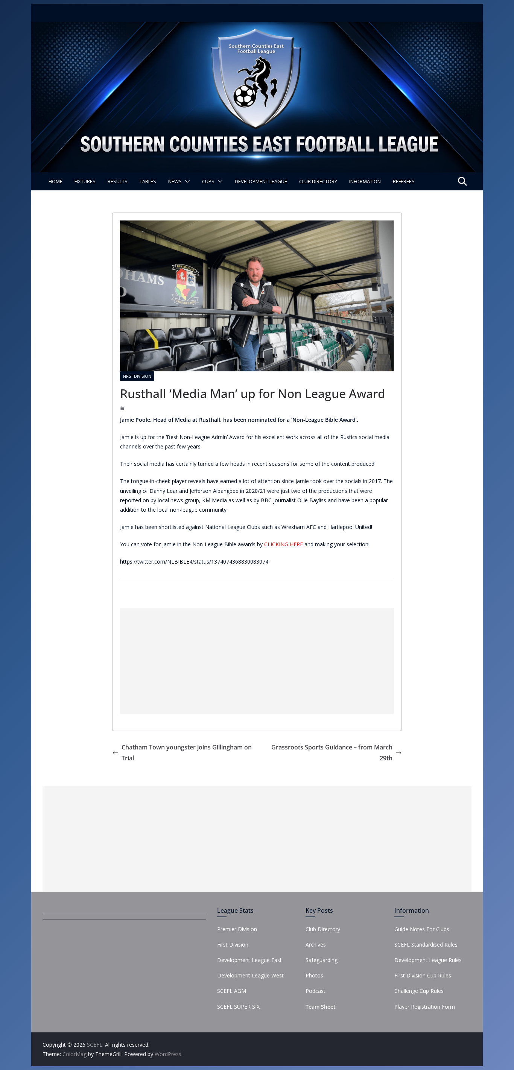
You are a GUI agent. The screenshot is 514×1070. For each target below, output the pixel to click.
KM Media (214, 500)
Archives (316, 944)
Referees (404, 181)
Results (118, 181)
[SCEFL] (257, 27)
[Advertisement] (257, 661)
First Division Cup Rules (422, 975)
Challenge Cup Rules (419, 990)
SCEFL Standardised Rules (426, 944)
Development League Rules (428, 960)
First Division (137, 376)
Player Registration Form (424, 1006)
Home (55, 181)
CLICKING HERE (283, 544)
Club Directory (318, 181)
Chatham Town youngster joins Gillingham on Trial (187, 752)
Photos (314, 975)
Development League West (250, 975)
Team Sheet (321, 1006)
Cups (208, 181)
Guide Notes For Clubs (421, 929)
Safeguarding (322, 960)
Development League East (249, 960)
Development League (261, 181)
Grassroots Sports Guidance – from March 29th (331, 752)
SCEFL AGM (231, 990)
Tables (148, 181)
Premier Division (237, 929)
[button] (186, 181)
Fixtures (85, 181)
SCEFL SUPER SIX (238, 1006)
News (175, 181)
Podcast (315, 990)
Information (365, 181)
